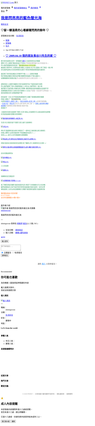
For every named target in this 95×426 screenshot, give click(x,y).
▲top (3, 237)
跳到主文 (4, 24)
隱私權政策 (60, 394)
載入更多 (5, 241)
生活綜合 (20, 36)
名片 (7, 46)
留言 (25, 224)
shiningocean (6, 210)
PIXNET (30, 394)
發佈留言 (5, 255)
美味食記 (19, 230)
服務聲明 (69, 394)
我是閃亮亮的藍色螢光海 (21, 18)
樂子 (23, 61)
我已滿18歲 (6, 421)
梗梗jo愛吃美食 (21, 233)
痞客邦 (20, 224)
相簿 (7, 40)
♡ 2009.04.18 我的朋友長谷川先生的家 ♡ (31, 55)
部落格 (8, 43)
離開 (13, 421)
